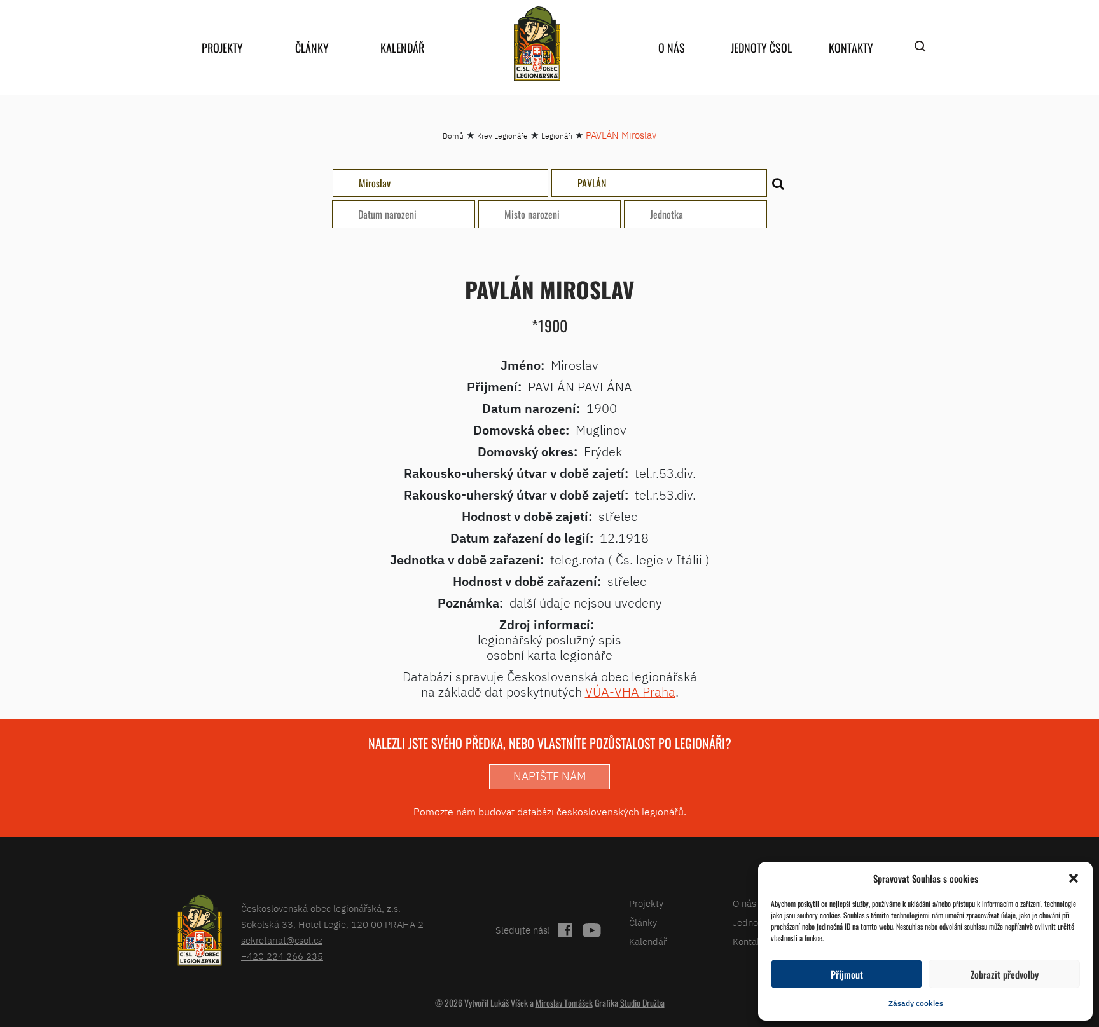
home (536, 43)
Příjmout (847, 974)
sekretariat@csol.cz (281, 940)
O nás (671, 47)
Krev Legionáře (502, 135)
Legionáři (556, 135)
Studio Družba (642, 1002)
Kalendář (402, 47)
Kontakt (749, 941)
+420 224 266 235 (282, 956)
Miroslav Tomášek (564, 1002)
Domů (453, 135)
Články (312, 47)
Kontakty (851, 47)
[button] (1073, 878)
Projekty (222, 47)
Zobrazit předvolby (1005, 974)
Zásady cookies (915, 1003)
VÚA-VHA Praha (630, 691)
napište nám (549, 776)
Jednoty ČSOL (761, 47)
